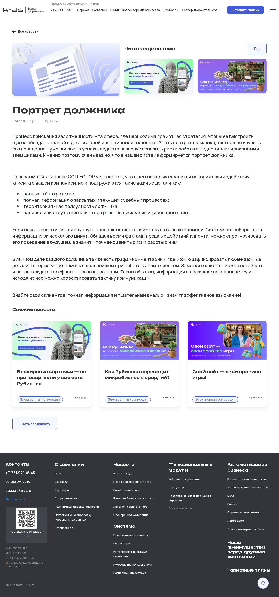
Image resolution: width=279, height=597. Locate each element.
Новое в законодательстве (132, 482)
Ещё (257, 48)
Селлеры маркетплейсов (199, 10)
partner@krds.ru (18, 481)
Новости (123, 464)
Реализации (121, 543)
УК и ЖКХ (57, 10)
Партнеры (62, 490)
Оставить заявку (245, 10)
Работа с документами (184, 479)
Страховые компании (92, 10)
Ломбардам (235, 521)
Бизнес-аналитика (126, 490)
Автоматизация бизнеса (130, 507)
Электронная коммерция (130, 515)
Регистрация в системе (129, 573)
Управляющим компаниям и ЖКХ (249, 487)
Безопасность (65, 528)
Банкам (232, 504)
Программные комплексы (130, 535)
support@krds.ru (18, 490)
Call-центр (176, 487)
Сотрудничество (67, 498)
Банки (114, 10)
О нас (59, 473)
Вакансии (61, 482)
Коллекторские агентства (141, 10)
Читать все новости (34, 424)
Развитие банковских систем (133, 498)
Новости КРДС (123, 473)
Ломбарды (170, 10)
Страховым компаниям (243, 512)
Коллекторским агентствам (246, 479)
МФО (70, 10)
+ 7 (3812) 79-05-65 (20, 472)
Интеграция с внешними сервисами (130, 554)
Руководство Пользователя (132, 564)
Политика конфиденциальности (77, 507)
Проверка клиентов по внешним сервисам (190, 498)
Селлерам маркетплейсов (245, 529)
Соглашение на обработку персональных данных (73, 517)
